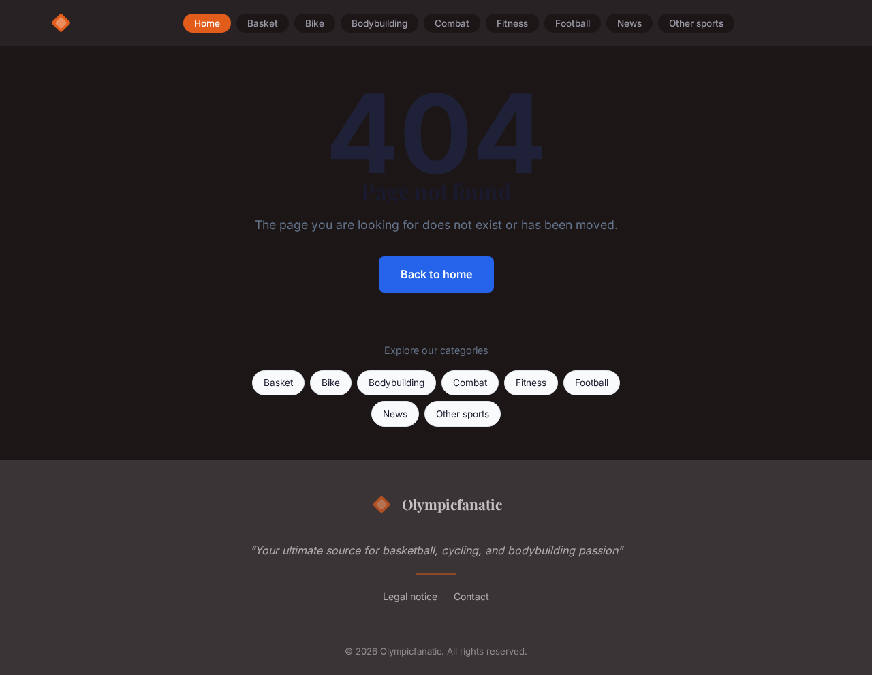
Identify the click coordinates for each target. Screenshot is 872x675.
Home (207, 23)
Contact (471, 596)
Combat (452, 23)
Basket (262, 23)
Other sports (696, 23)
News (629, 23)
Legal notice (410, 596)
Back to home (436, 274)
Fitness (512, 23)
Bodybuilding (379, 23)
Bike (314, 23)
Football (572, 23)
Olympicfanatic (452, 503)
